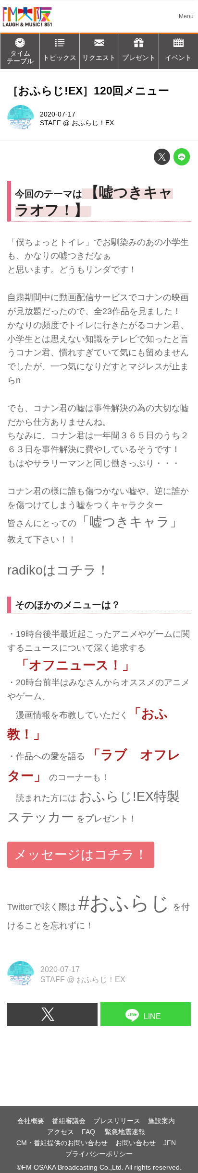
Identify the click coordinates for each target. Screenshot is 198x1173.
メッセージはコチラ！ (81, 854)
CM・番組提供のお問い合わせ (62, 1143)
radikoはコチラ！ (58, 570)
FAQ (89, 1132)
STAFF (50, 123)
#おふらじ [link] (124, 903)
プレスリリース (116, 1121)
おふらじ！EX (93, 123)
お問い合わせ (135, 1143)
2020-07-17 (57, 114)
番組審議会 (69, 1121)
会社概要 (30, 1121)
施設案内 (161, 1121)
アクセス (60, 1132)
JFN (169, 1143)
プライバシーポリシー (99, 1154)
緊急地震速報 (125, 1132)
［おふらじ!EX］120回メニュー (88, 91)
